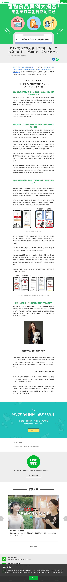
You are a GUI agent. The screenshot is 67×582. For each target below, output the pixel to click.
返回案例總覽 (33, 547)
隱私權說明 (59, 572)
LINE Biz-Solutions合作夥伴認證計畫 (23, 67)
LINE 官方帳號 (19, 446)
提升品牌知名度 (35, 446)
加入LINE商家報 (33, 476)
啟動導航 (33, 430)
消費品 (27, 446)
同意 (33, 578)
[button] (65, 518)
